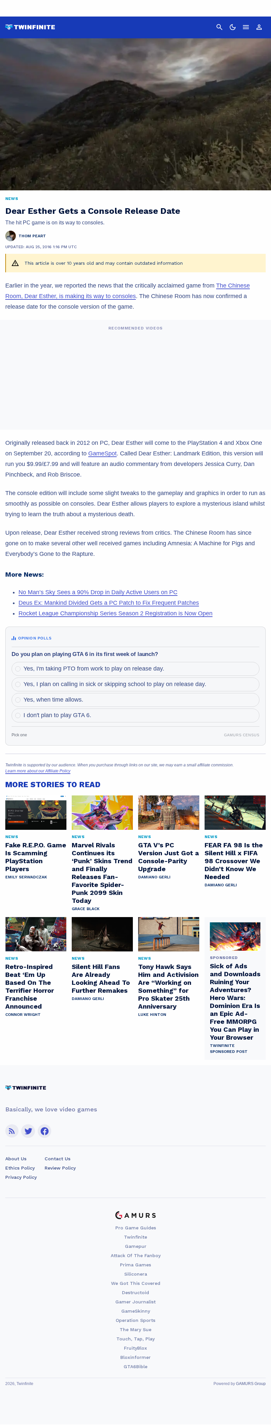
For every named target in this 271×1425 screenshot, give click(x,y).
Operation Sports (135, 1320)
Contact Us (57, 1158)
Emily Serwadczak (26, 877)
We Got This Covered (135, 1283)
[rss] (12, 1131)
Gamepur (135, 1246)
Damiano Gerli (154, 877)
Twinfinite (135, 1237)
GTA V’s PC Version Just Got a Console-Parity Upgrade (168, 857)
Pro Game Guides (135, 1227)
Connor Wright (23, 1014)
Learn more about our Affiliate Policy (37, 771)
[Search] (219, 27)
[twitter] (28, 1131)
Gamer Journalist (135, 1301)
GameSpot (102, 453)
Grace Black (85, 908)
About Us (15, 1158)
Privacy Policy (21, 1177)
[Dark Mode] (232, 27)
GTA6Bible (135, 1366)
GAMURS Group (251, 1383)
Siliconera (135, 1274)
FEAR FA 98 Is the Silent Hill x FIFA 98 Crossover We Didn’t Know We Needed (234, 861)
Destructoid (135, 1292)
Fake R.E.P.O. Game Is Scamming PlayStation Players (35, 857)
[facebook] (44, 1131)
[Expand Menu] (245, 27)
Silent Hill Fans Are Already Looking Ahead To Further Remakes (101, 978)
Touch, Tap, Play (135, 1338)
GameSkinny (135, 1311)
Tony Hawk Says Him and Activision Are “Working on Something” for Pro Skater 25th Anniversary (168, 986)
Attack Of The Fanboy (136, 1255)
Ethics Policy (20, 1168)
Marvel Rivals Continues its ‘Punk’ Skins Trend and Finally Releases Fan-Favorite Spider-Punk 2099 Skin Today (102, 873)
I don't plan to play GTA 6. (57, 715)
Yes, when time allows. (53, 699)
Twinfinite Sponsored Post (229, 1048)
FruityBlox (135, 1348)
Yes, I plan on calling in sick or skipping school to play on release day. (114, 684)
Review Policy (60, 1168)
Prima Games (135, 1264)
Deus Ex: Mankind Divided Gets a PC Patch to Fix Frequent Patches (109, 602)
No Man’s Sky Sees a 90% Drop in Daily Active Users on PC (98, 592)
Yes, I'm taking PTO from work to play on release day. (93, 668)
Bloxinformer (135, 1357)
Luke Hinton (152, 1014)
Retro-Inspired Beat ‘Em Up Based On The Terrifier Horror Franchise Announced (29, 986)
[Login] (259, 27)
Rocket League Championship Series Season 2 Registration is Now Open (116, 613)
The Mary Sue (135, 1329)
